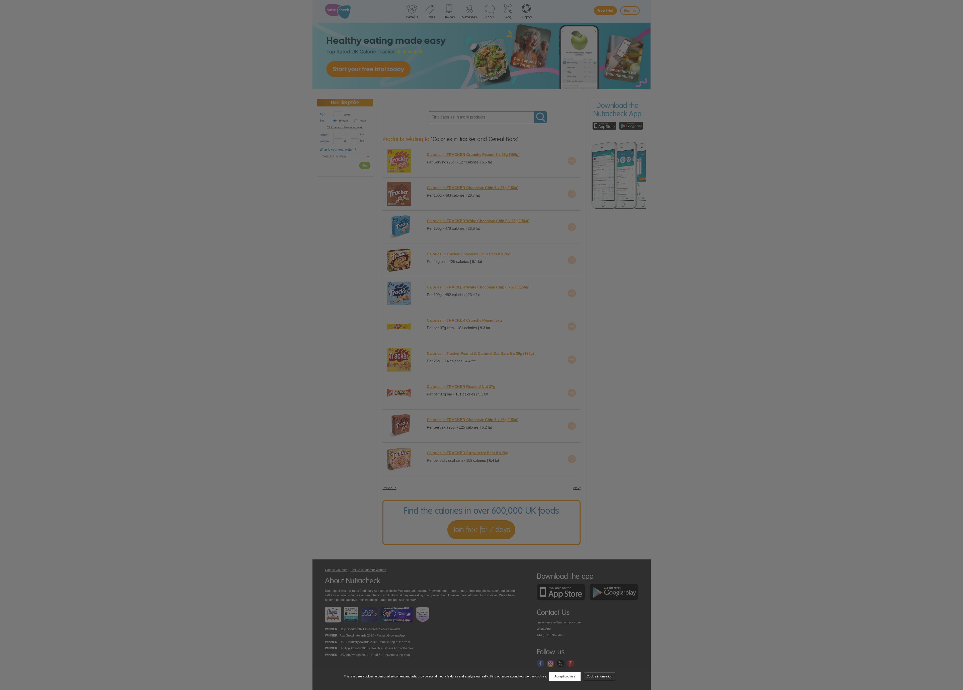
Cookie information (599, 676)
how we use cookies (532, 676)
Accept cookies (564, 676)
